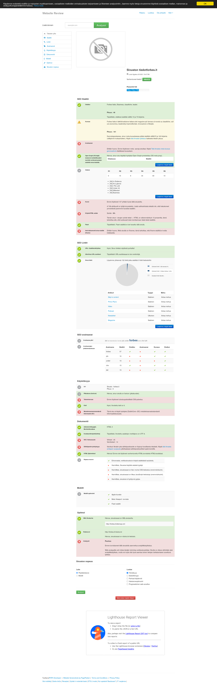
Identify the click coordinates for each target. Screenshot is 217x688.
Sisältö (48, 38)
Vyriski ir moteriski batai (78, 681)
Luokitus (151, 13)
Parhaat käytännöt (135, 578)
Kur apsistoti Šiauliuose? (107, 681)
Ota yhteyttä (161, 13)
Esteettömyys (134, 575)
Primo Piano (112, 302)
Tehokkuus (133, 573)
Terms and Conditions (99, 678)
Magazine (111, 320)
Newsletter (112, 315)
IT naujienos (121, 681)
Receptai (65, 681)
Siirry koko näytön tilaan (125, 598)
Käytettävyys (50, 50)
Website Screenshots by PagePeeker (76, 678)
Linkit (47, 42)
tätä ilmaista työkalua (138, 138)
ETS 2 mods (92, 681)
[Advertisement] (151, 48)
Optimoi (48, 63)
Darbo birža (56, 681)
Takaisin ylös (50, 33)
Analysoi (101, 25)
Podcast (111, 311)
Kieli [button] (170, 13)
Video (110, 306)
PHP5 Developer (55, 678)
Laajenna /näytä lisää (164, 165)
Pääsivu (142, 13)
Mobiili (48, 58)
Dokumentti (50, 54)
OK (205, 3)
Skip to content (113, 297)
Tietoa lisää (38, 5)
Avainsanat (50, 46)
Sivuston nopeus (52, 67)
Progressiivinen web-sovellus (139, 584)
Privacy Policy (114, 678)
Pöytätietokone (84, 573)
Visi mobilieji (46, 681)
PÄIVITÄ (147, 79)
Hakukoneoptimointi (136, 581)
